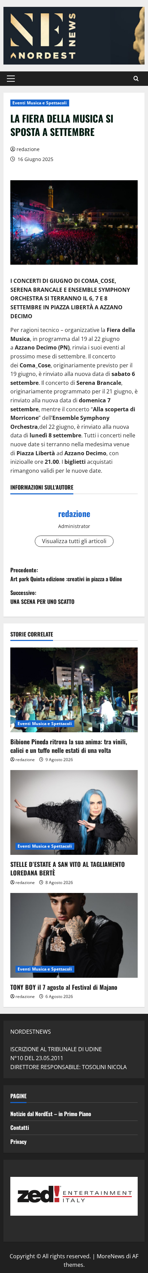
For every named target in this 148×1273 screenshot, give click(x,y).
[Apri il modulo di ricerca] (136, 78)
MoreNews (111, 1256)
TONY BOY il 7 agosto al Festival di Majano (63, 987)
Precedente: (66, 574)
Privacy (18, 1141)
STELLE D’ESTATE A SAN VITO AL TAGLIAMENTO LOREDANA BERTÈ (67, 868)
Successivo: (42, 597)
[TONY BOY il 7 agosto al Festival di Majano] (74, 935)
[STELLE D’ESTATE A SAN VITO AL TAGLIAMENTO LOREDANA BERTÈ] (74, 812)
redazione (28, 149)
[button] (10, 78)
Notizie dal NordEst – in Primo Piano (50, 1114)
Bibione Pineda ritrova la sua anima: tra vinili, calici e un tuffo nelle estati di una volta (68, 746)
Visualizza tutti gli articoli (74, 541)
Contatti (19, 1127)
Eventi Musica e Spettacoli (39, 103)
